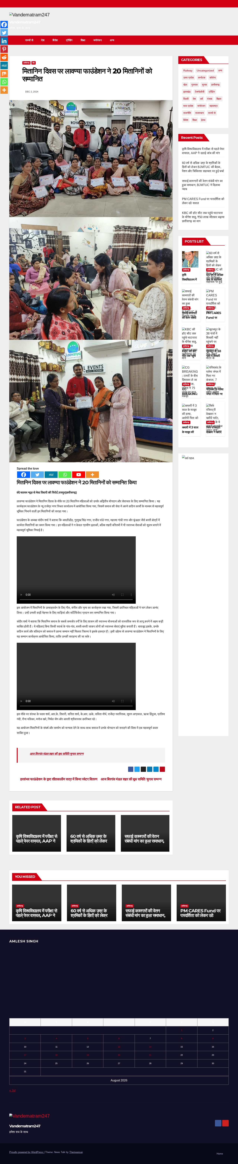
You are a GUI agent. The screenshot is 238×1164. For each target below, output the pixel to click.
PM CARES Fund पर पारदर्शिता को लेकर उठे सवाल (200, 915)
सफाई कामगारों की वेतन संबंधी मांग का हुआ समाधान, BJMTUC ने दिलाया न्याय (145, 841)
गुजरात (194, 84)
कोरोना (213, 77)
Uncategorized (205, 70)
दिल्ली (186, 98)
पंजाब (209, 98)
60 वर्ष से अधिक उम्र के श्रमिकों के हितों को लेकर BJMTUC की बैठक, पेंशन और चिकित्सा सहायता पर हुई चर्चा (203, 167)
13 (119, 1047)
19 (88, 1055)
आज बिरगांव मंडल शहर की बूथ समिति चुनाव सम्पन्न (56, 753)
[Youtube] (78, 474)
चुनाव (204, 84)
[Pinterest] (4, 49)
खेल (185, 84)
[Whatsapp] (64, 474)
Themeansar (76, 1152)
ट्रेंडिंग (69, 40)
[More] (92, 474)
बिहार (218, 98)
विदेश (55, 40)
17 (25, 1055)
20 (119, 1055)
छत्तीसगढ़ (26, 63)
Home (220, 1153)
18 (56, 1055)
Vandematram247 (24, 22)
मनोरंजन (98, 40)
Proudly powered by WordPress (26, 1152)
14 (150, 1047)
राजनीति (187, 112)
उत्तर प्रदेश (188, 77)
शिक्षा (83, 40)
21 (150, 1055)
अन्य (112, 40)
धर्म (201, 98)
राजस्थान (199, 112)
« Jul (12, 1090)
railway (187, 70)
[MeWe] (51, 474)
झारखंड (187, 91)
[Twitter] (37, 474)
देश (42, 40)
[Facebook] (23, 474)
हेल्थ (203, 120)
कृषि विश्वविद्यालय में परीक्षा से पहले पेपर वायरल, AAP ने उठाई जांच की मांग (36, 841)
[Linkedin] (4, 41)
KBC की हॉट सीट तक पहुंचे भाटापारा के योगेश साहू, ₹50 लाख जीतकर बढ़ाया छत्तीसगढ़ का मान (203, 217)
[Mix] (4, 73)
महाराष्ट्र (214, 105)
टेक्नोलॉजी (199, 91)
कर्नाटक (201, 77)
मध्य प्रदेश (188, 105)
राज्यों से (29, 40)
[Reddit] (4, 57)
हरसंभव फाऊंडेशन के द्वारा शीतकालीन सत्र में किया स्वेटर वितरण (58, 779)
